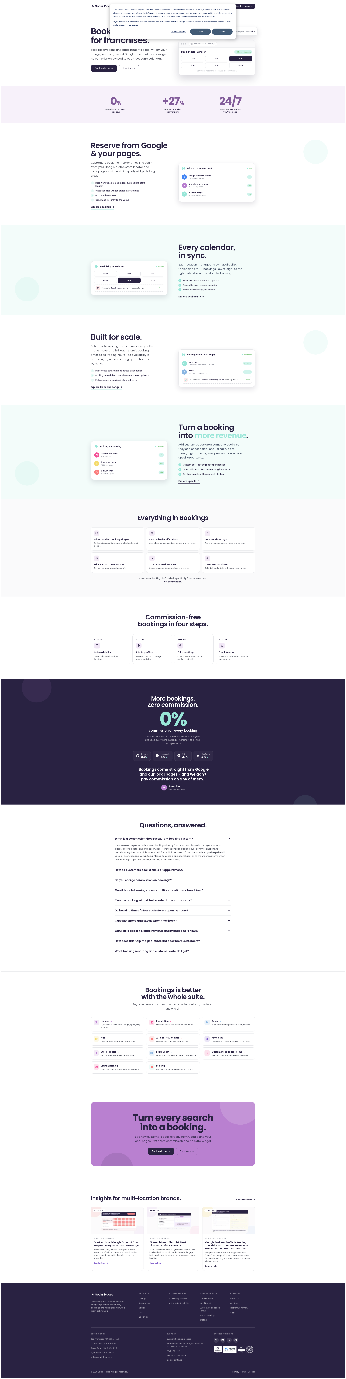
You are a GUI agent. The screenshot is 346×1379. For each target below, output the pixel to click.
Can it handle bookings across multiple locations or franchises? (159, 890)
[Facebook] (235, 1340)
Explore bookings (102, 207)
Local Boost (205, 1303)
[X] (216, 1340)
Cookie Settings (174, 1360)
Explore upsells (189, 481)
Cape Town (104, 1348)
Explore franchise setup (106, 387)
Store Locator (206, 1298)
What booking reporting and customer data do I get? (152, 951)
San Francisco (105, 1339)
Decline (222, 31)
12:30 (192, 58)
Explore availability (191, 296)
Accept (200, 31)
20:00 (240, 65)
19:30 (216, 65)
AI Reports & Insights (179, 1303)
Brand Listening (207, 1315)
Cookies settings (178, 31)
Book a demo (244, 6)
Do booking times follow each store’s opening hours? (151, 910)
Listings (142, 1298)
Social (142, 1307)
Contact (234, 1303)
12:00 (105, 273)
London (103, 1343)
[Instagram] (229, 1340)
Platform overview (239, 1307)
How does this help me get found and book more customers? (157, 941)
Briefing (203, 1320)
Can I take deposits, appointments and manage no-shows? (156, 931)
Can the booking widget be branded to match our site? (153, 900)
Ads (141, 1312)
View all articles (245, 1199)
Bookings (143, 1317)
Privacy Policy (173, 1350)
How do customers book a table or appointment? (149, 870)
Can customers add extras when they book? (146, 921)
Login (232, 1312)
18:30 (241, 58)
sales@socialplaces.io (101, 1357)
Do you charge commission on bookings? (143, 880)
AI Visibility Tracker (178, 1298)
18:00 (105, 280)
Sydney (102, 1352)
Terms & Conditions (176, 1355)
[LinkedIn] (222, 1340)
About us (234, 1298)
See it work (129, 68)
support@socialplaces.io (179, 1339)
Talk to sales (187, 1151)
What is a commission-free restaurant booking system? (154, 839)
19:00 (192, 65)
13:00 (216, 58)
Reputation (144, 1303)
